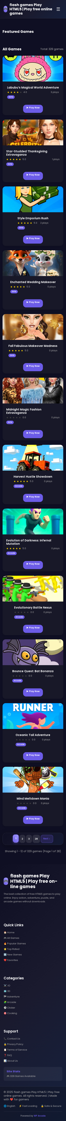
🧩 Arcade (10, 1002)
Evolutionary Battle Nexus (33, 607)
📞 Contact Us (12, 1038)
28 (36, 838)
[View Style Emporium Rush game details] (33, 199)
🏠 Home (9, 932)
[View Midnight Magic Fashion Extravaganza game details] (33, 390)
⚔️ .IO (7, 985)
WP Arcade (40, 1115)
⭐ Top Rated (11, 949)
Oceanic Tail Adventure (33, 735)
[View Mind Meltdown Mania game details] (33, 780)
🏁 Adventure (12, 996)
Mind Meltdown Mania (33, 799)
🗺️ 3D (7, 991)
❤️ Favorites (11, 960)
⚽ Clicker (9, 1007)
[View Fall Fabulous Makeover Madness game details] (33, 327)
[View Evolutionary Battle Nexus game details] (33, 589)
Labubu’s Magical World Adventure (33, 87)
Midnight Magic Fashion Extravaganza (23, 411)
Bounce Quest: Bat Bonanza (33, 671)
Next (45, 838)
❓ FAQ (8, 1055)
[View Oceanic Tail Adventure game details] (33, 716)
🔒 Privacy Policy (13, 1044)
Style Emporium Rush (33, 218)
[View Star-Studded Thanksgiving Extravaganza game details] (33, 132)
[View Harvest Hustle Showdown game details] (33, 458)
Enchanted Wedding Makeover (33, 282)
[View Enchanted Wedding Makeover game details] (33, 263)
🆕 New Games (13, 954)
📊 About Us (11, 1060)
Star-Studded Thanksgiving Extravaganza (26, 153)
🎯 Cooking (10, 1013)
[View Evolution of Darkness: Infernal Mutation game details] (33, 521)
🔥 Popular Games (15, 943)
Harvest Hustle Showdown (33, 477)
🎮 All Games (11, 938)
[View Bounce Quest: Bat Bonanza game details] (33, 652)
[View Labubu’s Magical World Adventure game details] (33, 69)
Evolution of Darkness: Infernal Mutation (28, 542)
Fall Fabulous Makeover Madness (33, 346)
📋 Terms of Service (15, 1049)
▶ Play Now (33, 107)
